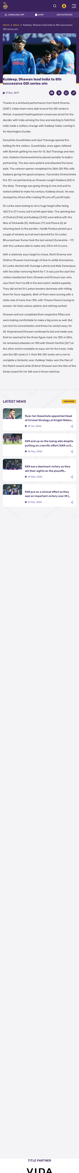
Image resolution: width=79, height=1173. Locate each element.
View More (69, 401)
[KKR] (5, 5)
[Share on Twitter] (59, 92)
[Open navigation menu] (74, 6)
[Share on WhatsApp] (66, 92)
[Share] (72, 426)
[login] (64, 6)
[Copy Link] (73, 92)
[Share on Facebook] (51, 92)
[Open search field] (56, 6)
